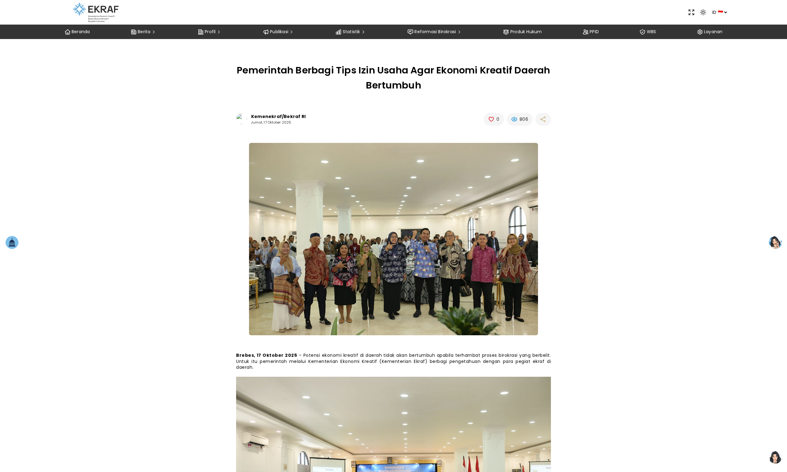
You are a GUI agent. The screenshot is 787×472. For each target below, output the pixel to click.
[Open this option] (691, 12)
